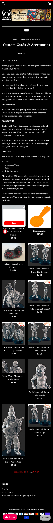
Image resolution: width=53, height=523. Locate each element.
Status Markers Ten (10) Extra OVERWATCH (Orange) (13, 231)
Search (5, 489)
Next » (38, 471)
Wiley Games (26, 509)
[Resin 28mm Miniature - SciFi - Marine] (39, 333)
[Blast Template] (39, 216)
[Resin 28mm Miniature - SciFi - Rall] (13, 294)
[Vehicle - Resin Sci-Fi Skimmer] (13, 252)
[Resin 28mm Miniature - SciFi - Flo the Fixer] (39, 254)
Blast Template (39, 230)
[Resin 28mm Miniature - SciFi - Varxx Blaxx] (13, 430)
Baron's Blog (7, 492)
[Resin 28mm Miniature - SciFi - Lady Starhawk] (13, 333)
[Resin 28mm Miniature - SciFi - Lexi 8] (39, 374)
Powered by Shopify (38, 509)
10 (33, 471)
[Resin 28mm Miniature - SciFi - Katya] (39, 415)
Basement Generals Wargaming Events (19, 495)
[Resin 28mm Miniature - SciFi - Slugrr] (13, 366)
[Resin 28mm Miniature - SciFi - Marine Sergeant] (39, 291)
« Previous (17, 471)
